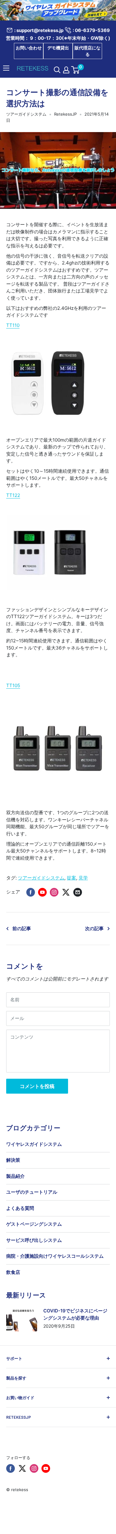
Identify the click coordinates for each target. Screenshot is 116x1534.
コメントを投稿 (37, 1086)
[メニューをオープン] (6, 68)
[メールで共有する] (77, 892)
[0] (75, 70)
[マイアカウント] (66, 70)
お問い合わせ (29, 47)
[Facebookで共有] (30, 892)
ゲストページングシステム (34, 1224)
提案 (71, 878)
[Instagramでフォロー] (34, 1468)
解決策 (13, 1160)
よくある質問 (20, 1208)
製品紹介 (15, 1176)
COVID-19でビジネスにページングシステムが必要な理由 (75, 1314)
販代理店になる (88, 51)
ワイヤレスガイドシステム (34, 1144)
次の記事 (94, 928)
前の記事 (21, 928)
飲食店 (13, 1272)
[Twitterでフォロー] (22, 1468)
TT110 (12, 325)
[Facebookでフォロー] (10, 1468)
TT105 (13, 685)
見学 (83, 878)
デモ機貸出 (58, 47)
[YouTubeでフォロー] (45, 1468)
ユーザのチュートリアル (31, 1192)
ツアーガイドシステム (26, 114)
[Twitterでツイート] (66, 892)
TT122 (13, 495)
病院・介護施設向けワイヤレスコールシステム (55, 1256)
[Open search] (57, 70)
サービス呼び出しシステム (34, 1240)
